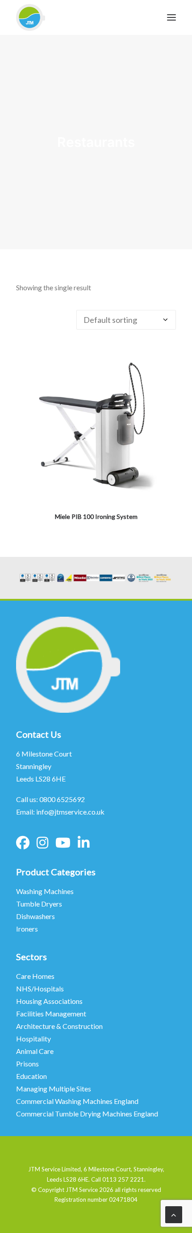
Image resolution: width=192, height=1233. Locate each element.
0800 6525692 (62, 799)
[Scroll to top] (173, 1214)
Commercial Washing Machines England (77, 1101)
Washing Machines (45, 891)
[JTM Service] (30, 17)
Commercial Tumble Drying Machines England (87, 1113)
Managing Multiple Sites (53, 1088)
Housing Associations (49, 1001)
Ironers (27, 928)
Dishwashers (35, 916)
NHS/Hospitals (40, 988)
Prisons (27, 1063)
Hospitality (33, 1038)
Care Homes (36, 976)
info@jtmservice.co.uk (70, 811)
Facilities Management (52, 1013)
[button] (96, 425)
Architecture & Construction (59, 1026)
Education (31, 1076)
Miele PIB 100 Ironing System (96, 516)
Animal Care (35, 1051)
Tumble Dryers (39, 903)
